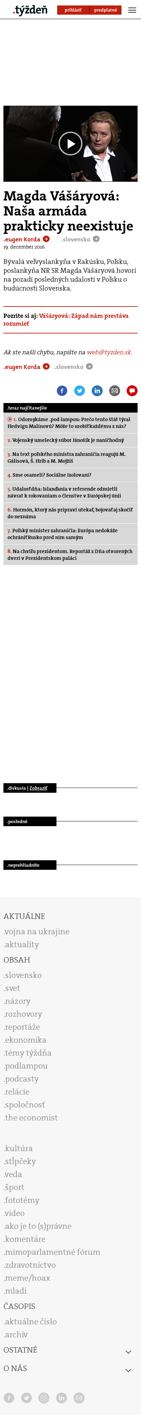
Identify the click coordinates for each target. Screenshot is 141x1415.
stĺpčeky (20, 1161)
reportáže (22, 1027)
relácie (17, 1091)
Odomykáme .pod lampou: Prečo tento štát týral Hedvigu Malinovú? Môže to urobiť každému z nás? (69, 423)
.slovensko (76, 239)
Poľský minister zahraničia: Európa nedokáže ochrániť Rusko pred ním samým (63, 534)
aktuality (22, 944)
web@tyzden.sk (109, 352)
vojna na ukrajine (37, 931)
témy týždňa (28, 1052)
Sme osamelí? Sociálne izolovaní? (49, 475)
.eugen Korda (22, 239)
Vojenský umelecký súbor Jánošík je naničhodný (66, 440)
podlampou (26, 1065)
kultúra (19, 1148)
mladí (16, 1290)
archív (16, 1334)
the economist (31, 1117)
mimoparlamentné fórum (52, 1252)
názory (17, 1001)
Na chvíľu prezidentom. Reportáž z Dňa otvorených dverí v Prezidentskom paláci (70, 555)
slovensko (23, 975)
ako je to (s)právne (38, 1226)
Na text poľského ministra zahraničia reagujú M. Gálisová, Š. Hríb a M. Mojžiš (67, 457)
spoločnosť (25, 1104)
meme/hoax (27, 1277)
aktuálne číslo (31, 1321)
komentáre (25, 1239)
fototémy (22, 1200)
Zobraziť (38, 788)
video (15, 1213)
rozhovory (23, 1014)
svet (12, 988)
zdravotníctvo (30, 1265)
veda (13, 1174)
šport (14, 1187)
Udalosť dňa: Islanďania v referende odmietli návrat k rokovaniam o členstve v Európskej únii (64, 492)
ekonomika (26, 1039)
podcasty (22, 1078)
